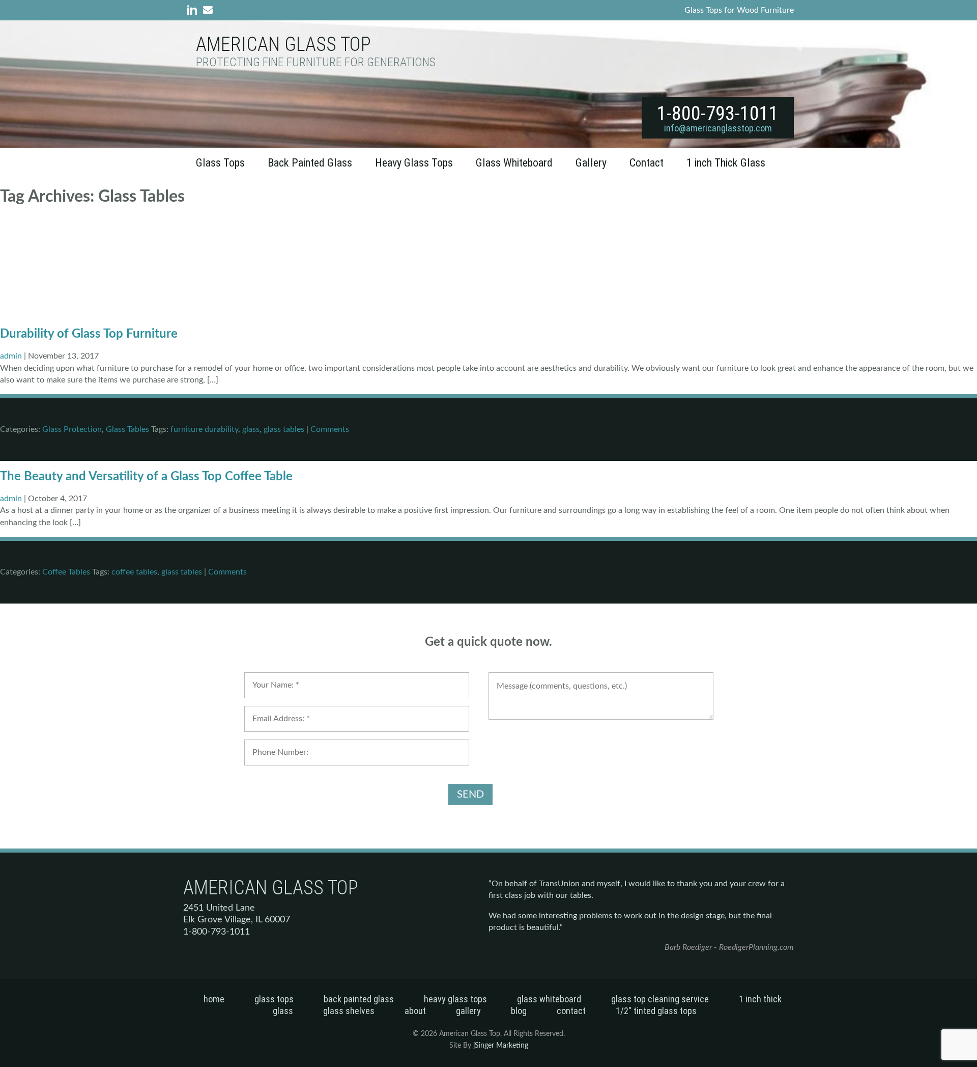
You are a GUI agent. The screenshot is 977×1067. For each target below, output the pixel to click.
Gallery (591, 162)
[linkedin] (190, 12)
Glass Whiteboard (514, 162)
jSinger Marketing (500, 1045)
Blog (519, 1010)
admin (11, 356)
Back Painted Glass (310, 162)
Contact (646, 162)
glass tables (284, 429)
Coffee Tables (66, 572)
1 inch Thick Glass (725, 162)
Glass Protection (72, 429)
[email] (206, 12)
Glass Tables (127, 429)
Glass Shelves (349, 1010)
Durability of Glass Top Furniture (89, 334)
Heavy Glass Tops (414, 162)
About (415, 1010)
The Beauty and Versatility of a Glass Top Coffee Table (146, 477)
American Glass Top (283, 44)
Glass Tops (220, 162)
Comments (329, 429)
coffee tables (134, 572)
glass (251, 429)
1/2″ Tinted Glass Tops (656, 1010)
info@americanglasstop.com (718, 128)
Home (214, 999)
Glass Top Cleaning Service (660, 999)
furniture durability (204, 429)
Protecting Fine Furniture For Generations (316, 62)
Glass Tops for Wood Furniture (739, 10)
